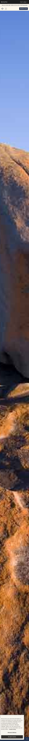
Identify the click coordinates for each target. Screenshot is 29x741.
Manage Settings (12, 732)
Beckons (25, 5)
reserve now (23, 8)
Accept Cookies (12, 736)
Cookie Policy (12, 729)
